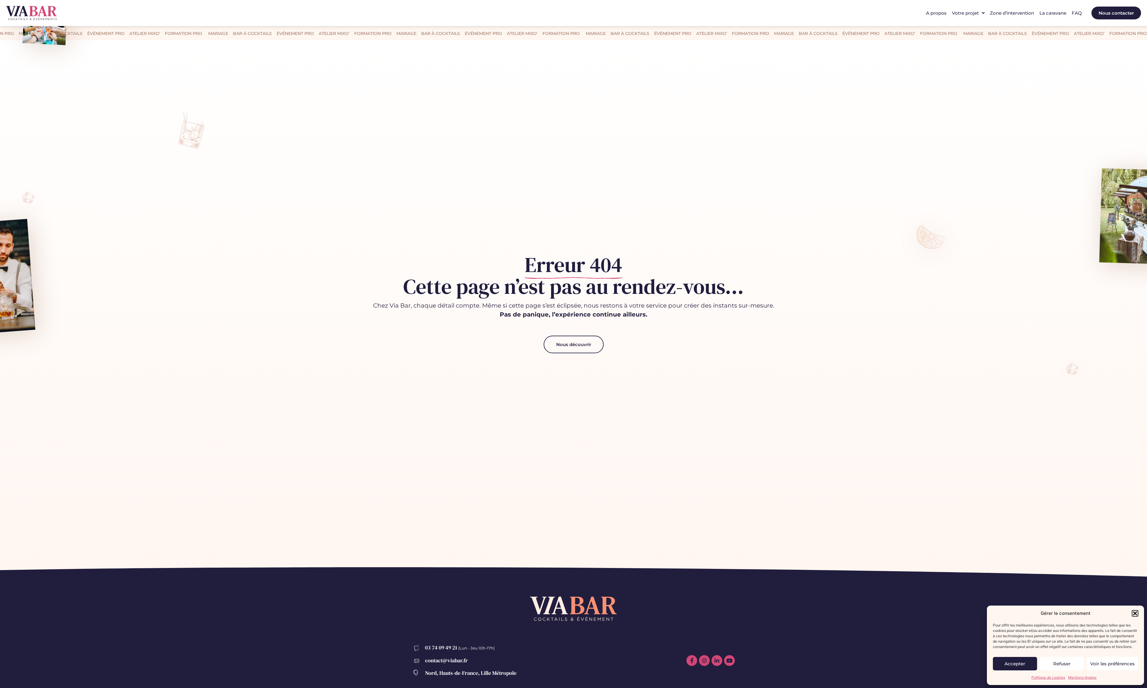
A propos (936, 13)
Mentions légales (1082, 677)
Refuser (1062, 663)
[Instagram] (704, 660)
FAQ (1077, 13)
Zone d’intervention (1012, 13)
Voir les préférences (1112, 663)
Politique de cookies (1048, 677)
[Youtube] (729, 660)
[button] (1135, 613)
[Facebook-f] (691, 660)
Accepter (1015, 663)
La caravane (1052, 13)
